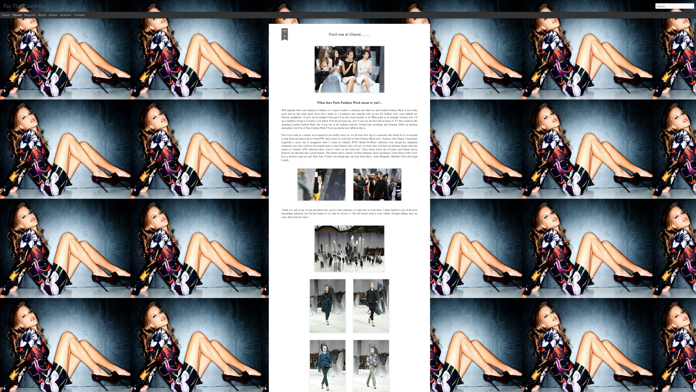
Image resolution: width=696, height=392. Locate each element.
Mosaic (42, 15)
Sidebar (53, 15)
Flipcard (17, 15)
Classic (6, 15)
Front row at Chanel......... (349, 34)
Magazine (30, 15)
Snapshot (65, 15)
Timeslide (79, 15)
